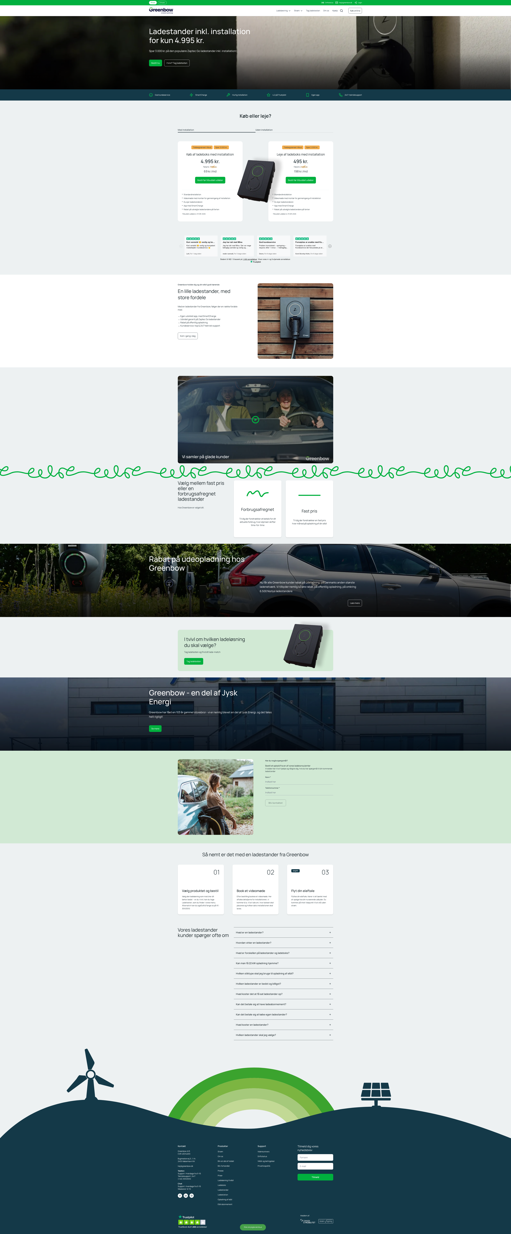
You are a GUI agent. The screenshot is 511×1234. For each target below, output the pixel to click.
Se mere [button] (155, 728)
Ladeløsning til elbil (226, 1180)
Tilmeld (315, 1177)
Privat (153, 2)
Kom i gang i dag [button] (187, 335)
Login (360, 2)
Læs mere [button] (355, 603)
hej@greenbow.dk (345, 2)
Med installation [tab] (186, 129)
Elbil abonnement (225, 1204)
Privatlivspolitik (264, 1166)
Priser (220, 1175)
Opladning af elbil (225, 1199)
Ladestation (223, 1194)
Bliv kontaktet (276, 802)
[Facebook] (180, 1196)
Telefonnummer (272, 788)
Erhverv (162, 2)
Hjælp (335, 10)
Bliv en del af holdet (226, 1161)
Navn (268, 777)
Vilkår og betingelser (266, 1161)
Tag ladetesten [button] (193, 661)
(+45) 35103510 (184, 1179)
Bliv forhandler (224, 1166)
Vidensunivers (263, 1151)
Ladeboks (222, 1185)
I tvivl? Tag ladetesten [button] (176, 63)
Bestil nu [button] (155, 63)
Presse (220, 1170)
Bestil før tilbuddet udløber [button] (210, 180)
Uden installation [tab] (264, 129)
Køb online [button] (355, 10)
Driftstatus (329, 2)
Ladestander (223, 1190)
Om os (326, 10)
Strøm (220, 1151)
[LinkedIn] (186, 1196)
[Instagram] (191, 1196)
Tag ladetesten (313, 10)
